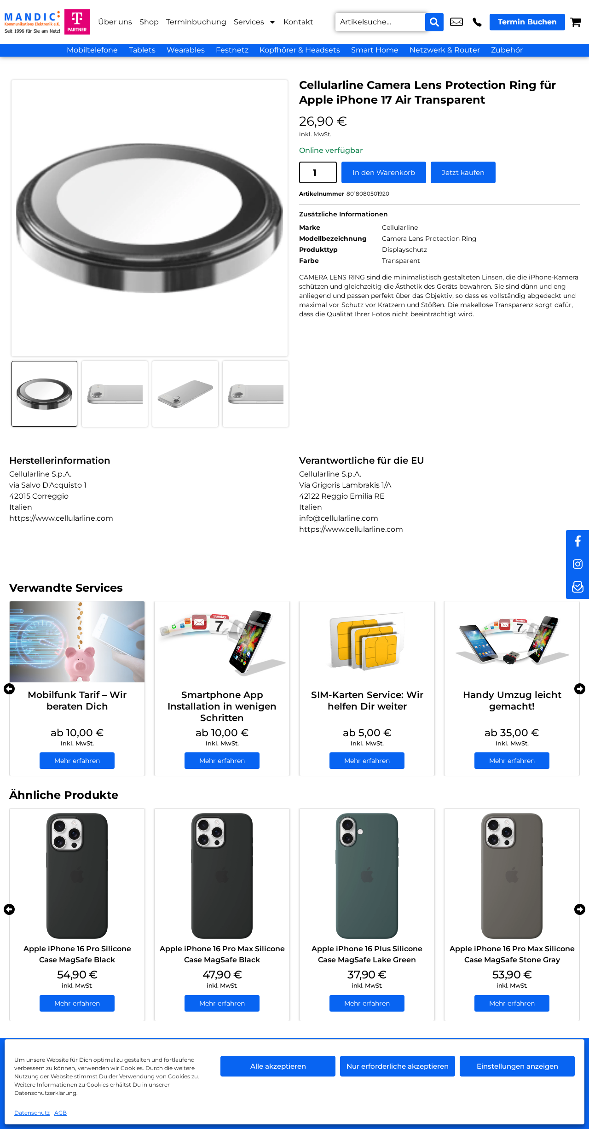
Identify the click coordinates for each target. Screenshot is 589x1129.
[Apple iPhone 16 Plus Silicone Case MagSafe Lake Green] (367, 876)
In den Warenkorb (383, 172)
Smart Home (374, 50)
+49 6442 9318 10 (477, 22)
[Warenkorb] (575, 22)
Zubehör (507, 50)
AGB (60, 1112)
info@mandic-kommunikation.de (456, 22)
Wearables (186, 50)
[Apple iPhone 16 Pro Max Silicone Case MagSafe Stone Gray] (512, 876)
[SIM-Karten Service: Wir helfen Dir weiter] (367, 641)
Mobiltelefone (92, 50)
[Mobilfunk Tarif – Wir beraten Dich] (77, 641)
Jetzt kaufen (463, 172)
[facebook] (577, 541)
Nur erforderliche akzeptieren (397, 1066)
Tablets (142, 50)
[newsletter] (577, 587)
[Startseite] (32, 22)
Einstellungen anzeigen (517, 1066)
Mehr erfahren (77, 761)
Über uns (115, 21)
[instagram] (577, 564)
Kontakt (298, 21)
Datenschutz (32, 1112)
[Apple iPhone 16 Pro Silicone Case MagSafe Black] (77, 876)
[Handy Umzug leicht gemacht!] (512, 641)
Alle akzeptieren (278, 1066)
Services (249, 21)
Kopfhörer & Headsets (300, 50)
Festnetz (232, 50)
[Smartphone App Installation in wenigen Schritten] (222, 641)
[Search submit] (434, 22)
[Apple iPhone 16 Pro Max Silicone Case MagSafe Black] (222, 876)
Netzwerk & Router (445, 50)
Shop (149, 21)
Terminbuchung (196, 21)
